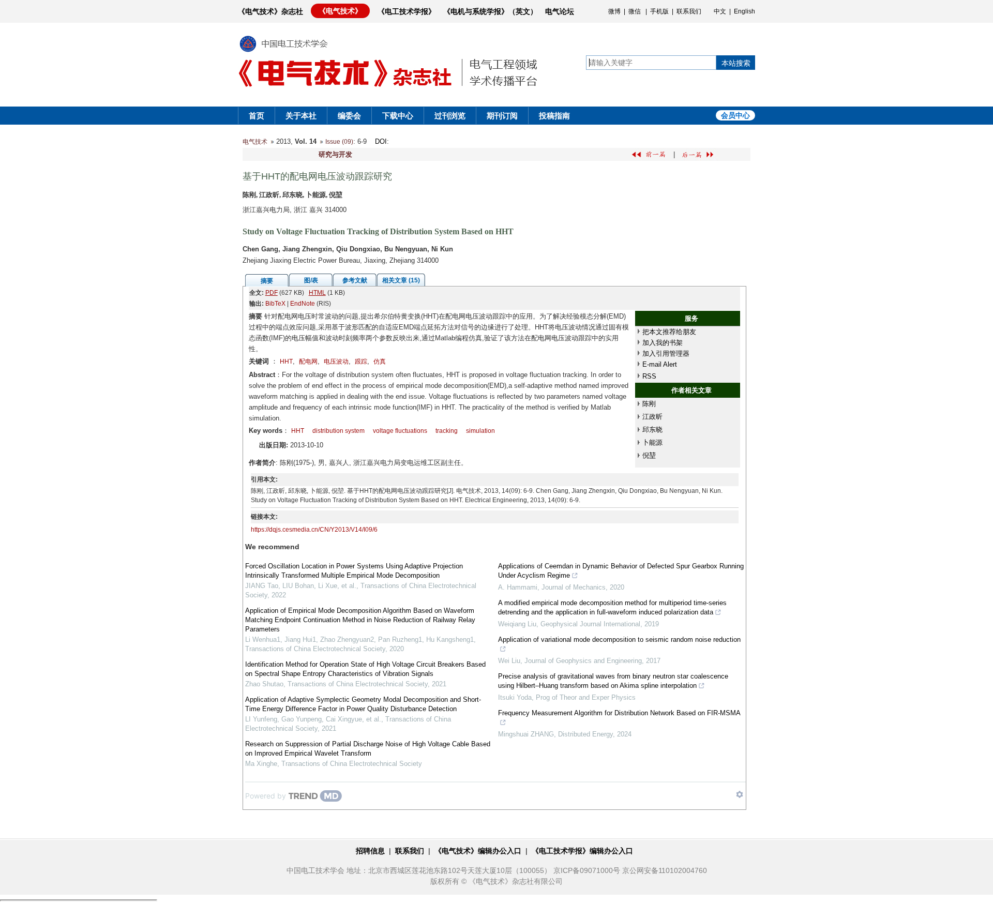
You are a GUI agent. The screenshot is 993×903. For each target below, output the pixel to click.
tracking (446, 430)
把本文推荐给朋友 (669, 332)
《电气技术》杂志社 (270, 11)
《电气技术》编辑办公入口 (477, 851)
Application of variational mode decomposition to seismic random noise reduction (619, 639)
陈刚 (649, 404)
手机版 (659, 11)
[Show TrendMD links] (739, 794)
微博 (614, 11)
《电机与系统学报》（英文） (490, 11)
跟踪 (361, 361)
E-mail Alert (659, 364)
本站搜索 (735, 63)
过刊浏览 (449, 115)
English (744, 11)
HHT (286, 361)
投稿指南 (554, 115)
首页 (256, 115)
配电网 (308, 361)
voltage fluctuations (400, 430)
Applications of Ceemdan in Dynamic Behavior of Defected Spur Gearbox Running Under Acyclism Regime (621, 570)
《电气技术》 (340, 11)
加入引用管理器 (665, 353)
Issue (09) (339, 141)
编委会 (349, 115)
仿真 (379, 361)
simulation (480, 430)
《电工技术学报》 (406, 11)
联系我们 (688, 11)
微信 (634, 11)
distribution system (338, 430)
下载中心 (397, 115)
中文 (720, 11)
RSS (649, 376)
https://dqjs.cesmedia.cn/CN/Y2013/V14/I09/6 (314, 529)
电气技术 (255, 141)
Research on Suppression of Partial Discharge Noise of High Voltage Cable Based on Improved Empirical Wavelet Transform (367, 748)
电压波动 (336, 361)
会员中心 (735, 115)
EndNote (302, 303)
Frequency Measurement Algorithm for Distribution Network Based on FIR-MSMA (619, 713)
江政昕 (652, 416)
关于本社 (301, 115)
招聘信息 (370, 851)
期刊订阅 (502, 115)
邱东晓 (652, 429)
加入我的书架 (662, 343)
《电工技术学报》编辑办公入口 (582, 851)
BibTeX (275, 303)
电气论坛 (559, 11)
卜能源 (652, 442)
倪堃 (649, 455)
